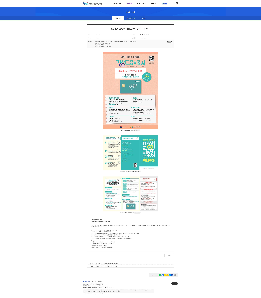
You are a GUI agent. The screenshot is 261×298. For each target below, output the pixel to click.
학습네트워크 (141, 3)
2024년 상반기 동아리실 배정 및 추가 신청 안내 (106, 266)
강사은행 (153, 3)
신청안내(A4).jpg (100, 43)
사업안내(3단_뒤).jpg (101, 46)
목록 (169, 255)
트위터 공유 (170, 275)
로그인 (174, 3)
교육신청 (129, 3)
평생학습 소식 (131, 18)
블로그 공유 (160, 275)
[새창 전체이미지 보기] (130, 128)
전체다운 (169, 41)
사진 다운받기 (136, 130)
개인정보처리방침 (86, 281)
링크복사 (172, 275)
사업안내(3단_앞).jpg (101, 45)
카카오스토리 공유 (165, 275)
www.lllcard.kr (112, 243)
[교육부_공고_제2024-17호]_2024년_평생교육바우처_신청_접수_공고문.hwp (114, 41)
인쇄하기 (175, 275)
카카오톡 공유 (167, 275)
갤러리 (143, 18)
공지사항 (118, 18)
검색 (177, 3)
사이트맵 (94, 281)
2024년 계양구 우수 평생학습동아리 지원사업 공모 (107, 263)
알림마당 (164, 3)
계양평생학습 (117, 3)
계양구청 (100, 281)
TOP (174, 283)
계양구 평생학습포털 (95, 4)
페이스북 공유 (162, 275)
